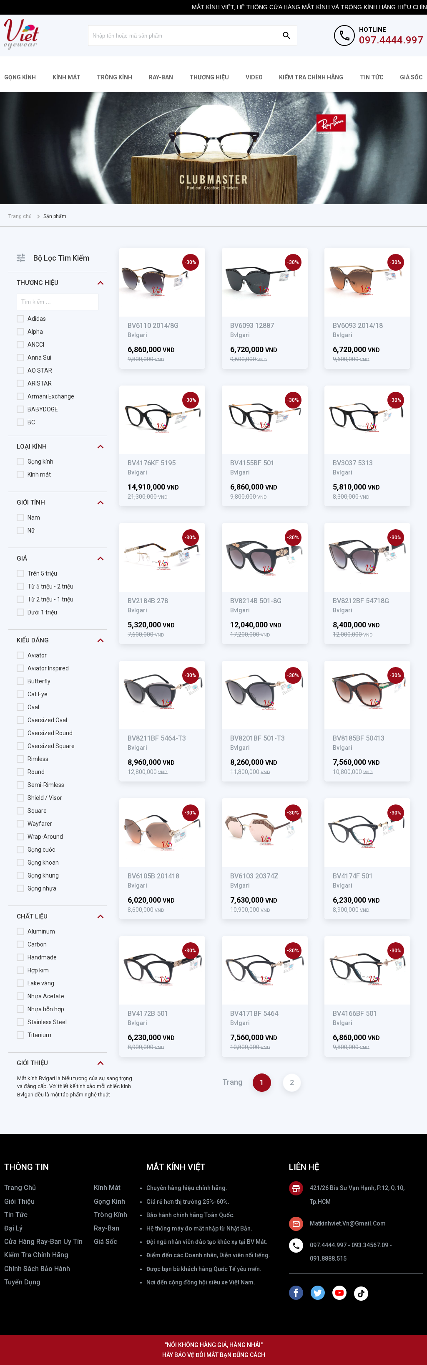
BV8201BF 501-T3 (257, 738)
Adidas (37, 318)
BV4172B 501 (148, 1013)
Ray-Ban (161, 77)
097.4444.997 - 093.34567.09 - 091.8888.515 (351, 1252)
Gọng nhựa (42, 888)
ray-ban (106, 1228)
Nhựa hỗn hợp (46, 1009)
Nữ (31, 530)
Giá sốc (411, 77)
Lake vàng (41, 983)
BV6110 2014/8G (153, 326)
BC (31, 422)
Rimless (38, 759)
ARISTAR (40, 383)
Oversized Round (50, 733)
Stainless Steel (47, 1022)
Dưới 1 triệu (42, 612)
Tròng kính (114, 77)
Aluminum (41, 931)
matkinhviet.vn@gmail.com (348, 1223)
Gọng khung (43, 875)
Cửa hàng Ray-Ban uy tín (43, 1242)
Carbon (37, 944)
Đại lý (13, 1228)
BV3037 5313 (353, 463)
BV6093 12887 (252, 326)
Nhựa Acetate (46, 996)
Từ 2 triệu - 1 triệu (50, 599)
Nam (34, 517)
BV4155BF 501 (252, 463)
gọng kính (109, 1201)
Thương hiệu (209, 77)
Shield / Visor (45, 797)
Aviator (37, 655)
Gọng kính (20, 77)
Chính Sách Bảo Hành (37, 1269)
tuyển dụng (22, 1282)
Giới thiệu (19, 1201)
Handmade (42, 957)
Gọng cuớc (41, 849)
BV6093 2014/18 (358, 326)
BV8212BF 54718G (361, 601)
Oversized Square (51, 746)
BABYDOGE (43, 409)
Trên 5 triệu (42, 573)
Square (37, 810)
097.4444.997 (391, 40)
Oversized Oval (47, 720)
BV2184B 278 (148, 601)
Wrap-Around (45, 836)
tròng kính (110, 1215)
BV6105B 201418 (153, 876)
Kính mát (66, 77)
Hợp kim (38, 970)
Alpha (35, 331)
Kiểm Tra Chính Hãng (311, 77)
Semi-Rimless (46, 784)
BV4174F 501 (353, 876)
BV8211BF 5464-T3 (157, 738)
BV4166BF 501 (355, 1013)
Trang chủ (20, 216)
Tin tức (372, 77)
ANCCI (36, 344)
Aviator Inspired (48, 668)
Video (254, 77)
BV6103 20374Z (254, 876)
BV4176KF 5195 (152, 463)
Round (36, 772)
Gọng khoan (43, 862)
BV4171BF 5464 (254, 1013)
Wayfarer (40, 823)
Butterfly (39, 681)
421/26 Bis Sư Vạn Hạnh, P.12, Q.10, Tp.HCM (357, 1195)
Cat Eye (38, 694)
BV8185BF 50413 (358, 738)
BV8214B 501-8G (255, 601)
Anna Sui (39, 357)
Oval (33, 707)
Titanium (39, 1035)
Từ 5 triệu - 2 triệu (50, 586)
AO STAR (40, 370)
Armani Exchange (51, 396)
